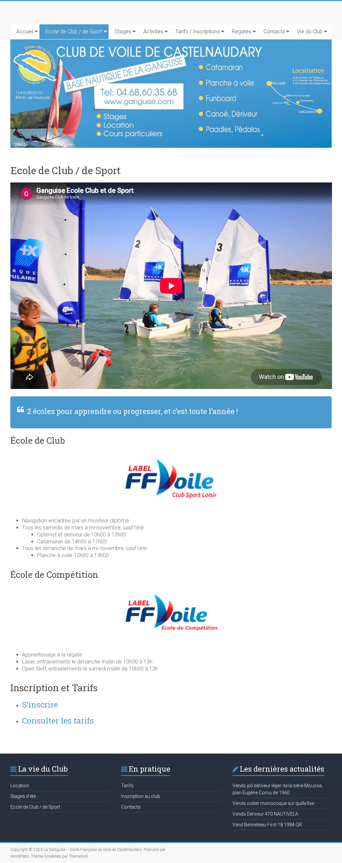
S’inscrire (40, 704)
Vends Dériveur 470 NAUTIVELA (265, 814)
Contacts (274, 31)
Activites (153, 31)
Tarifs (127, 785)
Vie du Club (310, 31)
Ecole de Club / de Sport (74, 31)
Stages (123, 31)
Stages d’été (23, 796)
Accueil (24, 31)
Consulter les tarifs (58, 720)
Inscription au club (140, 796)
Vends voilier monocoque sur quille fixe (273, 803)
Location (19, 785)
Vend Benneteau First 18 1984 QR (267, 824)
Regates (241, 31)
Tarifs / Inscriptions (197, 31)
